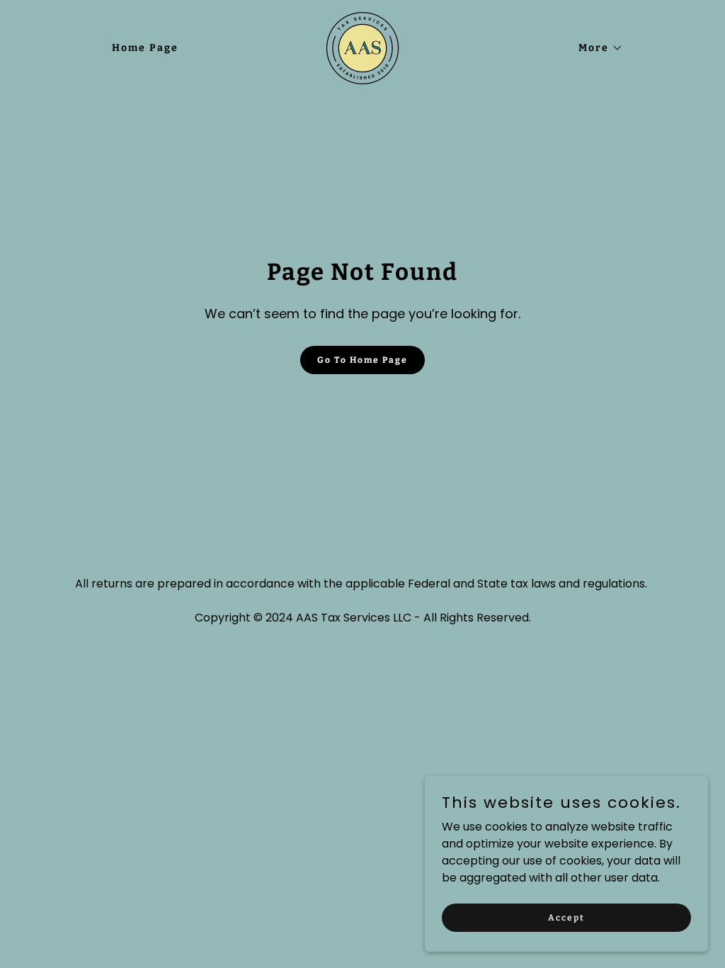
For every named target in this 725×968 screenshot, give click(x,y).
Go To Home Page (362, 360)
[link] (362, 47)
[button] (596, 48)
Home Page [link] (145, 48)
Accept (566, 917)
